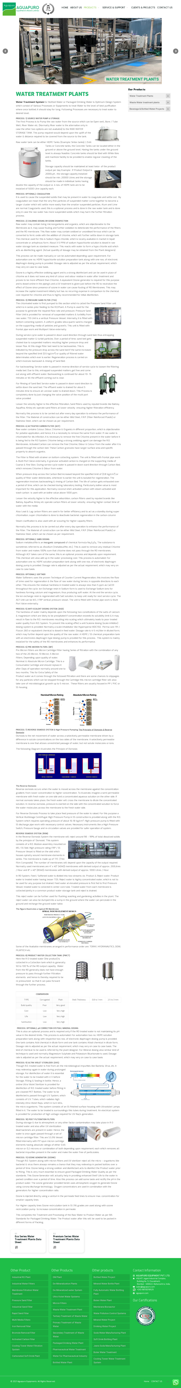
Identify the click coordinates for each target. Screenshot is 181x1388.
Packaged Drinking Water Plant (68, 1343)
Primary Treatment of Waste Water (67, 1324)
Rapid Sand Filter (20, 1313)
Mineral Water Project (104, 1319)
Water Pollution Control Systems (110, 1313)
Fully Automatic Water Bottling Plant (109, 1292)
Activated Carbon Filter (23, 1339)
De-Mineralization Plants (65, 1283)
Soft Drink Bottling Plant (105, 1339)
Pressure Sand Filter (22, 1300)
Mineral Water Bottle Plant (106, 1283)
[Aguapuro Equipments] (29, 9)
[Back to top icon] (167, 1381)
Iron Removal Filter (21, 1326)
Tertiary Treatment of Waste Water (70, 1316)
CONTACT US (156, 1381)
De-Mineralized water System (67, 1290)
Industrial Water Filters (23, 1283)
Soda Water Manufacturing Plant (110, 1332)
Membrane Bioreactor (104, 1306)
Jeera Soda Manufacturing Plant (110, 1345)
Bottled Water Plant (62, 1362)
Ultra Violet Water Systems (66, 1296)
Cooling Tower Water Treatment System (109, 1360)
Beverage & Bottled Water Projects (147, 109)
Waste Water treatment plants (145, 102)
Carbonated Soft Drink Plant (26, 1356)
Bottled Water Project (104, 1277)
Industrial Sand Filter (22, 1306)
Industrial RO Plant (21, 1277)
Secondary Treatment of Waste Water (68, 1334)
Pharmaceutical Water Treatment (69, 1349)
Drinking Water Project (105, 1326)
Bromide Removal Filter (23, 1332)
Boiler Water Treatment (105, 1352)
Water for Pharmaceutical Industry (70, 1356)
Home (146, 1381)
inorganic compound (54, 542)
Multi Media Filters (21, 1319)
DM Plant (57, 1277)
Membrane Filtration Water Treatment (25, 1292)
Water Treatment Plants (141, 96)
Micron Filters (60, 1303)
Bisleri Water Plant (103, 1300)
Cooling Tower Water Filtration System (27, 1347)
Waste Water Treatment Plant (67, 1309)
